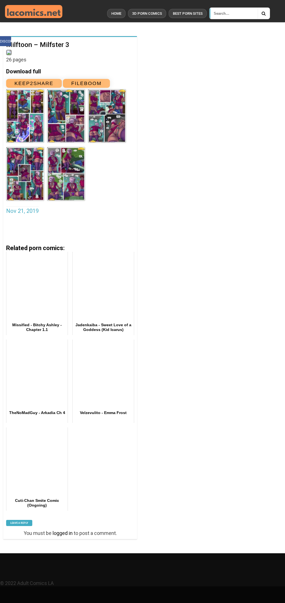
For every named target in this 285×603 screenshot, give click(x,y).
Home (116, 13)
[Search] (263, 13)
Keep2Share (33, 83)
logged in (63, 533)
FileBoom (86, 83)
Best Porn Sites (188, 13)
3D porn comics (147, 13)
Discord (5, 41)
